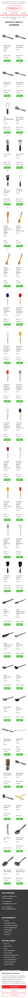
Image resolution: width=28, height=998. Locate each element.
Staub (9, 621)
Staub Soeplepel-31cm (19, 676)
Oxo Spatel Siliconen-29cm (7, 577)
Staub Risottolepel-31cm (19, 645)
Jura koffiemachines (10, 959)
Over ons (7, 943)
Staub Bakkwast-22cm (6, 611)
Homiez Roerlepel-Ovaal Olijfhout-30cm (6, 271)
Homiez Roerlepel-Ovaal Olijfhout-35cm (19, 271)
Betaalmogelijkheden (10, 927)
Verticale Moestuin (10, 962)
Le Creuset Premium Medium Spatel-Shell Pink (19, 542)
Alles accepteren (14, 986)
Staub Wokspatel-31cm (19, 708)
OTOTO (9, 848)
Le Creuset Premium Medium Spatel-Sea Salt (7, 542)
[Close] (26, 972)
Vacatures (7, 934)
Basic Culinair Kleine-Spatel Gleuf (20, 119)
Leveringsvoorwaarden (11, 925)
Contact (6, 921)
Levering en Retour (10, 923)
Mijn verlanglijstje (9, 950)
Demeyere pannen (9, 957)
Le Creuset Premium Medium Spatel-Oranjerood (19, 505)
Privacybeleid (8, 930)
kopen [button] (7, 60)
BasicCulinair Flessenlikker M (7, 740)
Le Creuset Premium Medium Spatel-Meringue (19, 465)
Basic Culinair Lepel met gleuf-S (7, 47)
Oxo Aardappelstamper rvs (9, 119)
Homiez (6, 243)
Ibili (21, 815)
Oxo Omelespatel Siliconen (7, 190)
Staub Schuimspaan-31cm (7, 676)
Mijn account (8, 946)
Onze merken (8, 953)
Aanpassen (14, 990)
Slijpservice (7, 932)
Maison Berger (8, 964)
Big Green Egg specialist (11, 955)
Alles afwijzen (14, 994)
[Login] (21, 13)
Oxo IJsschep (7, 154)
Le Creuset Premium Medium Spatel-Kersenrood (7, 465)
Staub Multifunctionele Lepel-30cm (8, 645)
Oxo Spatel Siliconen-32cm (19, 577)
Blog (5, 948)
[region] (14, 984)
